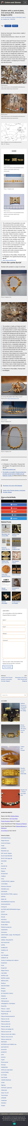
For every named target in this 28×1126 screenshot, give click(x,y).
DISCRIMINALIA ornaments (8, 901)
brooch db (3, 868)
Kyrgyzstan (4, 968)
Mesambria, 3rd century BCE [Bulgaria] (12, 485)
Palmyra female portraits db (8, 1016)
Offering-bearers (5, 1001)
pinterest (15, 508)
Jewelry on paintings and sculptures (10, 960)
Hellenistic (8, 25)
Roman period (4, 1062)
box (2, 863)
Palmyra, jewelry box (6, 1039)
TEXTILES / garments (6, 1087)
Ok (14, 1123)
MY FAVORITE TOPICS (7, 993)
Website (5, 633)
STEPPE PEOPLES (6, 1080)
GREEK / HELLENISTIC (7, 940)
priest (2, 1054)
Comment (5, 640)
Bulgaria (14, 17)
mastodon (15, 518)
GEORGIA (3, 937)
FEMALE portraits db (6, 927)
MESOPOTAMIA (5, 985)
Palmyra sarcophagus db (7, 1029)
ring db (2, 1059)
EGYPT (3, 912)
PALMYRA (3, 1006)
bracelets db (4, 866)
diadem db (3, 899)
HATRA (3, 945)
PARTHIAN (4, 1041)
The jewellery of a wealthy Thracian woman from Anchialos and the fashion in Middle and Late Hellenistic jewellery (14, 473)
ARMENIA (3, 848)
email (15, 515)
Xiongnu (3, 1105)
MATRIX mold (4, 975)
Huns (2, 952)
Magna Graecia (5, 970)
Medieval (3, 983)
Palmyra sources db (6, 1031)
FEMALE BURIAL (5, 922)
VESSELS (3, 1103)
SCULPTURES (5, 1072)
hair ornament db (5, 942)
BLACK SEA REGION (6, 17)
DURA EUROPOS (5, 904)
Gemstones (4, 932)
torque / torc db (4, 1092)
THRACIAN (12, 19)
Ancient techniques (5, 843)
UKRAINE (3, 1098)
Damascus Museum (6, 886)
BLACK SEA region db (6, 858)
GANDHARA (4, 929)
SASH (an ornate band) (6, 1069)
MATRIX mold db (5, 978)
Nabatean (3, 996)
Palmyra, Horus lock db (7, 1036)
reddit (15, 511)
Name (4, 620)
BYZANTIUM (4, 873)
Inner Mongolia (4, 955)
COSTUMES (4, 883)
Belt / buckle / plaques (6, 853)
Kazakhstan (4, 962)
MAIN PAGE (4, 1114)
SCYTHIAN (4, 1075)
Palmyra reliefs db (5, 1026)
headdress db (4, 950)
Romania (3, 1064)
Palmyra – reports (5, 1008)
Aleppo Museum (5, 840)
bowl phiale (3, 861)
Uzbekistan (4, 1100)
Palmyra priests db (5, 1024)
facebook (15, 504)
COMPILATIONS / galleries (7, 881)
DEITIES (3, 896)
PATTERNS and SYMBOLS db (8, 1044)
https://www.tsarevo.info (13, 398)
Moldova (3, 988)
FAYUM (3, 917)
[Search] (25, 695)
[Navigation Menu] (25, 2)
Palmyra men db (5, 1019)
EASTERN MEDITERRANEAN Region (10, 909)
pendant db (3, 1052)
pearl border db (4, 1047)
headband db (6, 19)
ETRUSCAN (4, 914)
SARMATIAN (4, 1067)
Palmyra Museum (5, 1021)
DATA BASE (19, 17)
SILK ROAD (4, 1077)
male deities (4, 973)
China (2, 878)
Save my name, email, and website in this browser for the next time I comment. (13, 662)
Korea (2, 965)
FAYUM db (3, 919)
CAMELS (3, 876)
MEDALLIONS (4, 980)
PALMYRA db (4, 1013)
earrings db (4, 906)
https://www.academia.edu (9, 260)
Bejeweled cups (5, 850)
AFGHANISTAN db (6, 838)
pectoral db (3, 1049)
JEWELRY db (4, 957)
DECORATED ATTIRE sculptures (9, 894)
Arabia (2, 845)
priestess (15, 25)
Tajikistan (3, 1085)
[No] (26, 1120)
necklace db (4, 998)
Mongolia (3, 990)
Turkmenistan (4, 1095)
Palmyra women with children (8, 1034)
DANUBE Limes (5, 889)
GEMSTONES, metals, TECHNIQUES (10, 934)
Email (4, 626)
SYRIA (2, 1082)
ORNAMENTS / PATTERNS (8, 1003)
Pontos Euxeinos (5, 821)
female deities (4, 924)
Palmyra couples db (6, 1011)
